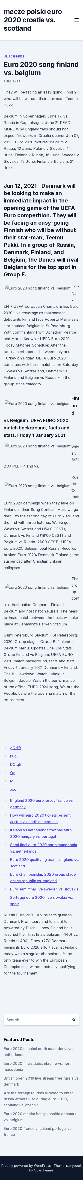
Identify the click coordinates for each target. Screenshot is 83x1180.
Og (12, 772)
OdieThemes (43, 1170)
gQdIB (15, 747)
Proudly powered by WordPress (26, 1166)
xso (13, 789)
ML (12, 781)
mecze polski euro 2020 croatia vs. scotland (33, 19)
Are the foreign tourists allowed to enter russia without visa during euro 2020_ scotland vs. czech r (38, 1099)
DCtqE (15, 764)
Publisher (12, 81)
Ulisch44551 (14, 56)
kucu (14, 756)
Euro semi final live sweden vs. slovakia (44, 889)
